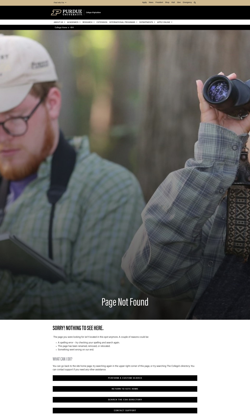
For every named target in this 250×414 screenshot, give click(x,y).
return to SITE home (125, 389)
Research (88, 22)
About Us (59, 22)
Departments (146, 22)
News (151, 3)
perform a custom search (125, 378)
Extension (102, 22)
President (159, 3)
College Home (61, 27)
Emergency (187, 3)
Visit (173, 3)
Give (179, 3)
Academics (73, 22)
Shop (167, 3)
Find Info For (59, 3)
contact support (125, 410)
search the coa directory (125, 399)
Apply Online (164, 22)
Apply (144, 3)
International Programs (122, 22)
